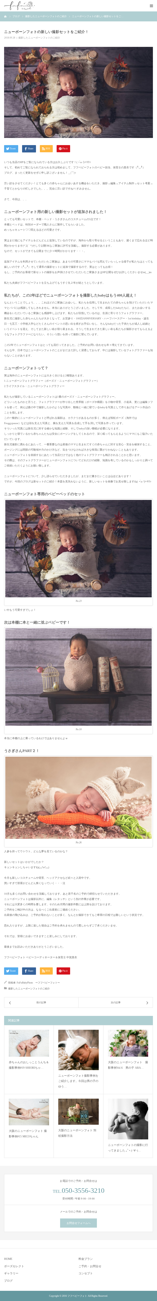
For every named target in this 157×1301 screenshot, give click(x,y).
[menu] (151, 5)
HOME (8, 1258)
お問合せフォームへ (79, 1223)
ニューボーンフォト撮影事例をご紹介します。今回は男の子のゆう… (78, 1081)
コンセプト (85, 1273)
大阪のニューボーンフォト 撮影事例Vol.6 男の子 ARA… (128, 1065)
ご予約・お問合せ (89, 1266)
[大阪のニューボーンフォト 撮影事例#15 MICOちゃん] (29, 1112)
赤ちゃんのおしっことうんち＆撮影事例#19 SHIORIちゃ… (29, 1065)
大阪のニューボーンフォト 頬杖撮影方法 (77, 1133)
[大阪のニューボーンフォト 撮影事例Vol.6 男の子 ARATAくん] (128, 1043)
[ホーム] (5, 16)
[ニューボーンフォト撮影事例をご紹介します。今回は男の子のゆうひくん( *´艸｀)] (78, 1050)
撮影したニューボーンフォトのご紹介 (39, 37)
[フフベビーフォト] (19, 5)
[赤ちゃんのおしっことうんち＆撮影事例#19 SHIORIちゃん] (29, 1043)
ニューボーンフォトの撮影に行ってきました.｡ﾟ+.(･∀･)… (128, 1147)
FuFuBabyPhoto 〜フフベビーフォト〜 (38, 982)
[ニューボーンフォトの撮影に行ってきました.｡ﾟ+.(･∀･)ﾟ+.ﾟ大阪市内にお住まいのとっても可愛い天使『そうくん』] (128, 1119)
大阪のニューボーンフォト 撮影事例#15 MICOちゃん (28, 1133)
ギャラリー (11, 1273)
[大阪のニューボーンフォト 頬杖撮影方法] (78, 1112)
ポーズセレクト (14, 1266)
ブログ (8, 1280)
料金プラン (85, 1258)
